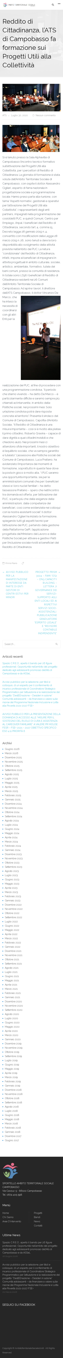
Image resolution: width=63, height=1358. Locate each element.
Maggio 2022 (12, 930)
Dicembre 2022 (13, 904)
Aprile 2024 (11, 837)
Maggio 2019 (12, 1068)
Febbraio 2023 (13, 896)
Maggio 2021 (12, 980)
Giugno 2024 (12, 829)
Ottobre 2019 (12, 1052)
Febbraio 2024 (13, 845)
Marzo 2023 (11, 892)
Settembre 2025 (13, 770)
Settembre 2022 (13, 917)
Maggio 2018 (12, 1119)
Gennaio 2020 (13, 1039)
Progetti (38, 1213)
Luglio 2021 (11, 972)
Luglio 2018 (11, 1110)
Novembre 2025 (14, 761)
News (37, 1221)
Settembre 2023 (13, 866)
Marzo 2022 (11, 938)
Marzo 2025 (11, 791)
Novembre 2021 (13, 955)
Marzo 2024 (11, 841)
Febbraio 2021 (13, 993)
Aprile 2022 (11, 934)
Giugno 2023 (12, 879)
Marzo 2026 (11, 753)
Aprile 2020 (11, 1031)
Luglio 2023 (11, 875)
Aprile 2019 (11, 1073)
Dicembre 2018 (13, 1089)
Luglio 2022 (11, 921)
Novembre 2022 (14, 908)
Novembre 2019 (13, 1047)
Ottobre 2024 (12, 812)
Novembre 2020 (14, 1005)
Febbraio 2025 (13, 795)
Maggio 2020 (12, 1026)
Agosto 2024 (12, 820)
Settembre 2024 (13, 816)
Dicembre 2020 (13, 1001)
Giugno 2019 (12, 1064)
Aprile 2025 (11, 786)
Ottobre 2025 (12, 765)
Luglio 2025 (11, 778)
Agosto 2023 (12, 871)
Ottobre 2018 (12, 1098)
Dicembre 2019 (13, 1043)
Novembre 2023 (14, 858)
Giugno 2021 (12, 976)
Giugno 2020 (12, 1022)
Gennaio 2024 (12, 850)
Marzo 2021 (11, 988)
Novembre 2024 (14, 808)
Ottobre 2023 (12, 862)
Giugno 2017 (12, 1140)
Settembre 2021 (13, 963)
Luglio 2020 (11, 1018)
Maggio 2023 (12, 883)
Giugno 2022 (12, 925)
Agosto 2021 (11, 967)
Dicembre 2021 (13, 951)
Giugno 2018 (12, 1115)
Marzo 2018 (11, 1123)
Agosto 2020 (12, 1014)
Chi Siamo (8, 1217)
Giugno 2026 (12, 749)
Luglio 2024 (11, 824)
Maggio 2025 (12, 782)
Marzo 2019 (11, 1077)
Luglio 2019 (11, 1060)
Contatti (38, 1225)
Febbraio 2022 (13, 942)
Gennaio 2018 (12, 1131)
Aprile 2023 (11, 887)
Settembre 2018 (13, 1102)
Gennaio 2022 (12, 946)
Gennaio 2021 (12, 997)
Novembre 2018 (14, 1094)
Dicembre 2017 (13, 1136)
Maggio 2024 (12, 833)
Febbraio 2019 (13, 1081)
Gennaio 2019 (12, 1085)
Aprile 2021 (11, 984)
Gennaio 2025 (12, 799)
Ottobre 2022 (12, 913)
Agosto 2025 (12, 774)
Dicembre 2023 (13, 854)
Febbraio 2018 (13, 1127)
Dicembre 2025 (13, 757)
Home (5, 1213)
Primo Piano (11, 563)
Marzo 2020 (11, 1035)
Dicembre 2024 (13, 803)
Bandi (37, 1217)
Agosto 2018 (12, 1106)
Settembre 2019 (13, 1056)
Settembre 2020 (13, 1009)
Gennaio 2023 (12, 900)
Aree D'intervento (11, 1221)
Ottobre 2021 (12, 959)
